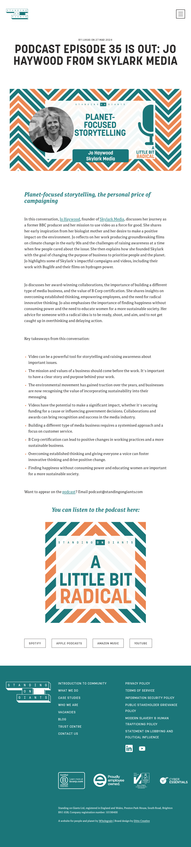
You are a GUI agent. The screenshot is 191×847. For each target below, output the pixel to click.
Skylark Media (112, 219)
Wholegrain (106, 821)
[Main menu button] (180, 14)
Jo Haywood (70, 219)
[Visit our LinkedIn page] (129, 748)
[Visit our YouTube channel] (142, 748)
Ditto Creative (142, 821)
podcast (69, 492)
